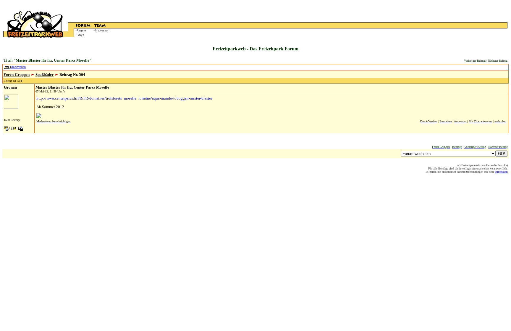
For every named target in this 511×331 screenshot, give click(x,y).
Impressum (501, 171)
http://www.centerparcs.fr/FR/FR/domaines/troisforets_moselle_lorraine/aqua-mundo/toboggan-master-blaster (124, 98)
